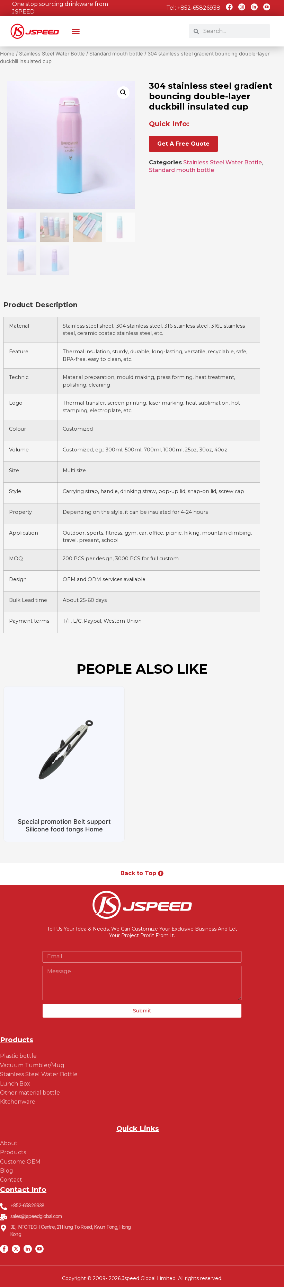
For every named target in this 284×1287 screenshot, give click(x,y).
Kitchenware (17, 1101)
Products (13, 1152)
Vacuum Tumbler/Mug (32, 1065)
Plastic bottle (18, 1056)
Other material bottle (30, 1092)
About (9, 1143)
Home (7, 54)
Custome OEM (20, 1161)
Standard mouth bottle (116, 54)
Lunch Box (15, 1083)
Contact (11, 1179)
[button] (75, 31)
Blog (6, 1170)
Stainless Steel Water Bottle (52, 54)
